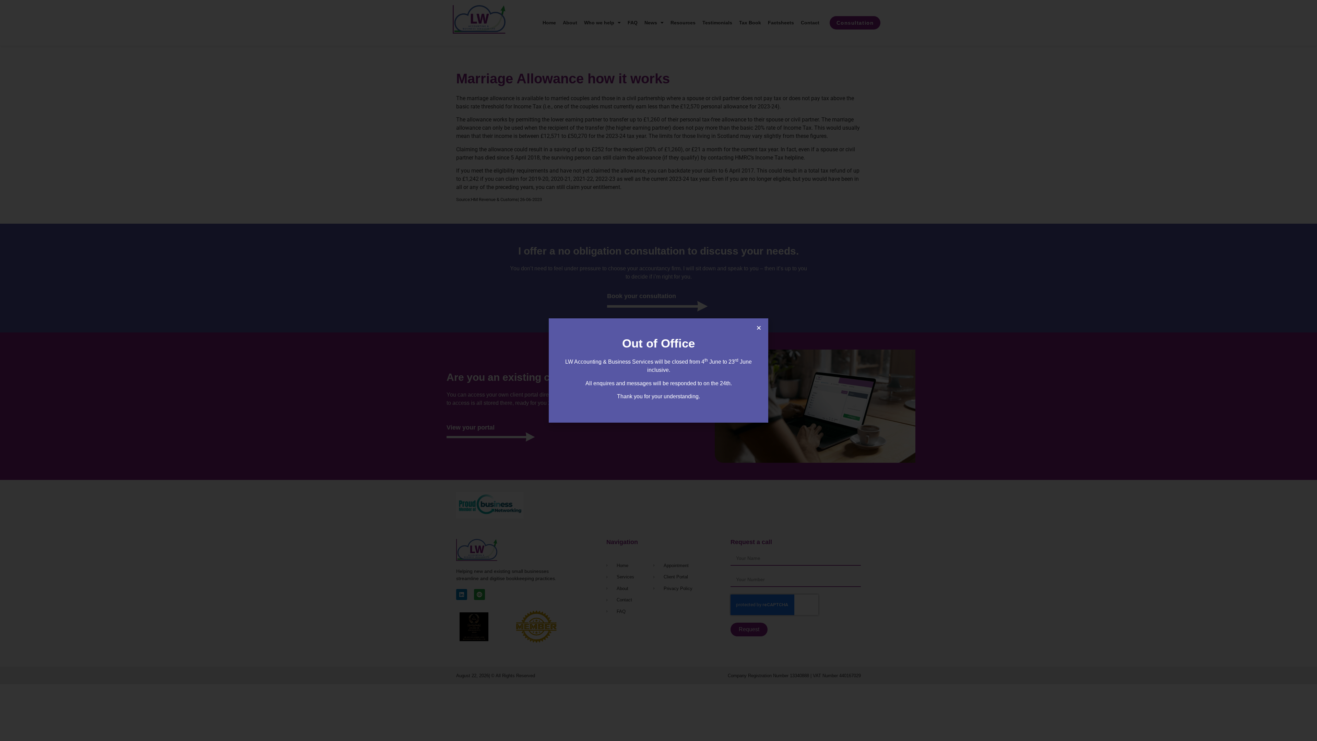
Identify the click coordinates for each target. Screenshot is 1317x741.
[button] (758, 327)
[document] (658, 370)
